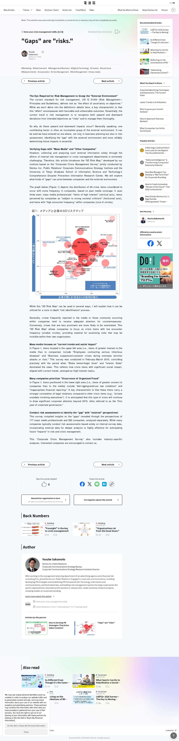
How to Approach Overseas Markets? (152, 120)
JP (170, 3)
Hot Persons (145, 211)
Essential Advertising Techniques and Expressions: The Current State (154, 93)
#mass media (94, 72)
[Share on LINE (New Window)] (97, 484)
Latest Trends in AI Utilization (153, 102)
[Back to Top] (173, 735)
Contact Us (169, 730)
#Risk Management (78, 72)
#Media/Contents (28, 72)
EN (174, 3)
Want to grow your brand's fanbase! (151, 110)
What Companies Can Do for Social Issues (152, 129)
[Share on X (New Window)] (89, 484)
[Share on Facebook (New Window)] (82, 484)
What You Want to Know (151, 83)
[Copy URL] (111, 484)
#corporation (44, 72)
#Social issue (105, 68)
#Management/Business (59, 68)
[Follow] (43, 52)
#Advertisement (40, 68)
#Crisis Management (60, 72)
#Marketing (26, 68)
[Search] (173, 10)
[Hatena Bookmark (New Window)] (104, 484)
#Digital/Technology (80, 68)
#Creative (94, 68)
